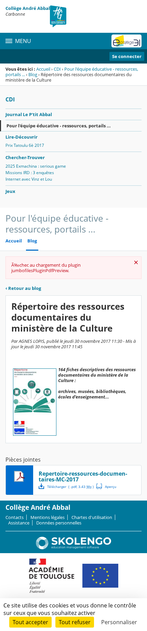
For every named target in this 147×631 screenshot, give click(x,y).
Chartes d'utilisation (91, 517)
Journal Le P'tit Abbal (28, 114)
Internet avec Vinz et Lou (28, 179)
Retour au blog (23, 288)
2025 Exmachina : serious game (35, 166)
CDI (57, 69)
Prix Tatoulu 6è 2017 (24, 145)
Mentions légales (47, 517)
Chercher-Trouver (25, 157)
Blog (32, 74)
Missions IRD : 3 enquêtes (29, 173)
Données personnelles (58, 522)
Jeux (10, 191)
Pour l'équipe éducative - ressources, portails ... (71, 72)
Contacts (14, 517)
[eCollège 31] (126, 41)
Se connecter (127, 56)
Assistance (18, 522)
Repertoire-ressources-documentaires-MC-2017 (83, 476)
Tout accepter (30, 622)
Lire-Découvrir (21, 137)
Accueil (43, 69)
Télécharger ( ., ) (70, 486)
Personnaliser (119, 622)
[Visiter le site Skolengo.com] (73, 548)
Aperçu (106, 486)
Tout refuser (75, 622)
